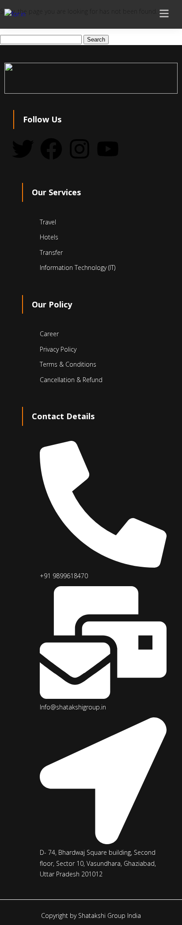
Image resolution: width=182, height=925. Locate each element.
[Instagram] (79, 149)
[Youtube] (108, 149)
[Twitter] (23, 149)
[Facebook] (51, 149)
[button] (168, 14)
